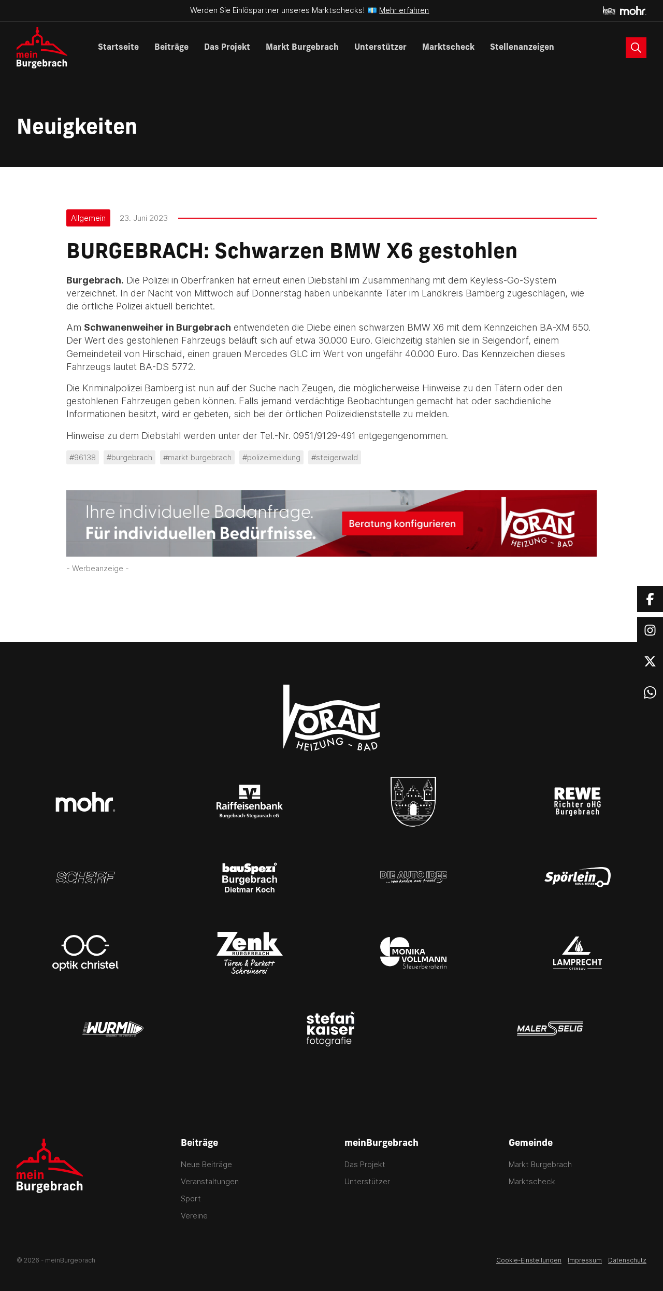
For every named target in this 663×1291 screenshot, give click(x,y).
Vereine (194, 1216)
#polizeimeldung (271, 457)
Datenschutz (627, 1260)
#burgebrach (129, 457)
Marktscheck (448, 48)
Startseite (118, 48)
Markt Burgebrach (302, 48)
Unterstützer (380, 48)
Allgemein (88, 218)
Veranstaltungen (210, 1181)
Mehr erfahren (404, 10)
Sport (191, 1198)
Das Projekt (227, 48)
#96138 (82, 457)
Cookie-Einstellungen (528, 1260)
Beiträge (171, 48)
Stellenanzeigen (522, 48)
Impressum (585, 1260)
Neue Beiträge (206, 1164)
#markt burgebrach (197, 457)
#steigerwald (334, 457)
